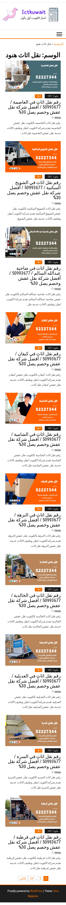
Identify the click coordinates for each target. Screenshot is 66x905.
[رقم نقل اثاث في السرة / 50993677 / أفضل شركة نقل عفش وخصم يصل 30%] (33, 730)
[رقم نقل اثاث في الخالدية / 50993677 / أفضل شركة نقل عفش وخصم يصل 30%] (33, 569)
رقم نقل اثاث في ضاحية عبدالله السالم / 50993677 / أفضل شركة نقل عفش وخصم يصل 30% (35, 276)
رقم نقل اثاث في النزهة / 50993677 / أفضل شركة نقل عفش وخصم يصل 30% (34, 520)
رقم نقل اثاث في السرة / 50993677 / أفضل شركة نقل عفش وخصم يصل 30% (34, 761)
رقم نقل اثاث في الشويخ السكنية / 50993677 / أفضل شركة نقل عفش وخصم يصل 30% (34, 190)
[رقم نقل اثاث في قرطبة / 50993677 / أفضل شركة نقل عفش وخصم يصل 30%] (33, 811)
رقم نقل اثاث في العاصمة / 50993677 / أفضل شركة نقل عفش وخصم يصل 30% (34, 107)
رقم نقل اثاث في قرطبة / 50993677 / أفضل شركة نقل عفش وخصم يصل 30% (34, 842)
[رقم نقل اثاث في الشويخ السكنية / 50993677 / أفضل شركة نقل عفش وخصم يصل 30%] (33, 156)
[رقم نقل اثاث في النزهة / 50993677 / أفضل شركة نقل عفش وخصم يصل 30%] (33, 488)
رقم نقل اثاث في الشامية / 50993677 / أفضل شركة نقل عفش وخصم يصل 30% (34, 439)
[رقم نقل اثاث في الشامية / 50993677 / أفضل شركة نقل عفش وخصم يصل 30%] (33, 408)
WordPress (36, 891)
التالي (23, 878)
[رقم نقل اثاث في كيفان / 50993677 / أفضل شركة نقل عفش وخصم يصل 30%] (33, 327)
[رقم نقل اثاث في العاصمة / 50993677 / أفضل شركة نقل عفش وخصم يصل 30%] (33, 76)
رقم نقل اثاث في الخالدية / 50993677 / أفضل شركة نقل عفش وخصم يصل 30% (34, 600)
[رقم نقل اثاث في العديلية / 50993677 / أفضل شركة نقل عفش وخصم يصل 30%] (33, 649)
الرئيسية (58, 44)
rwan (58, 117)
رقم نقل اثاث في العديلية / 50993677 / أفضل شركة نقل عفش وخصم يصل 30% (34, 681)
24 (31, 878)
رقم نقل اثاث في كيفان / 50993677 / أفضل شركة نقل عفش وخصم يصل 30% (34, 358)
